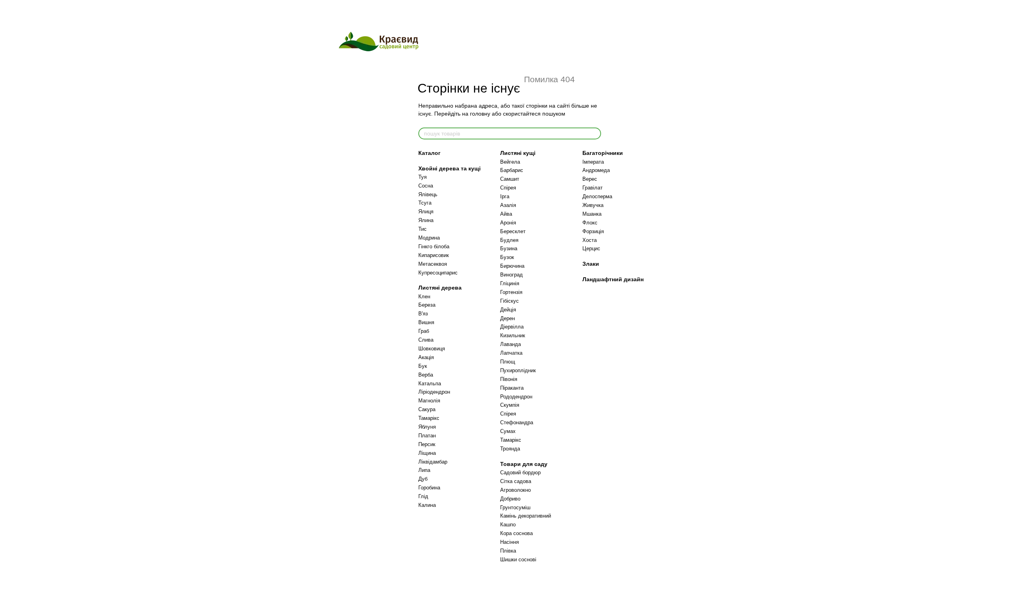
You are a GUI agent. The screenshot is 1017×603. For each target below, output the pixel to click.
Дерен (507, 318)
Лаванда (510, 344)
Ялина (425, 220)
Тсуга (424, 203)
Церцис (591, 248)
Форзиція (593, 231)
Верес (589, 179)
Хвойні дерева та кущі (449, 168)
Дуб (422, 479)
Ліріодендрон (434, 392)
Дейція (508, 310)
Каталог (429, 153)
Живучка (592, 205)
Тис (422, 229)
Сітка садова (515, 481)
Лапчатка (511, 353)
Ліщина (427, 453)
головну (480, 113)
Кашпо (508, 525)
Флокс (589, 223)
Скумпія (509, 405)
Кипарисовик (433, 255)
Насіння (509, 542)
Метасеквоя (432, 264)
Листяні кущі (518, 153)
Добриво (510, 499)
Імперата (593, 162)
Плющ (507, 362)
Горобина (429, 488)
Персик (426, 444)
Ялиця (425, 212)
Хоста (589, 240)
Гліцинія (509, 283)
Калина (427, 505)
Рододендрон (516, 397)
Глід (423, 496)
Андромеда (596, 170)
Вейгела (510, 162)
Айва (506, 214)
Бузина (508, 248)
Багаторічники (602, 153)
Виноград (511, 275)
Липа (424, 470)
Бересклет (513, 231)
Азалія (508, 205)
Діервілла (512, 327)
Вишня (426, 322)
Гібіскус (509, 301)
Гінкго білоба (433, 246)
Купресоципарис (438, 273)
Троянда (510, 449)
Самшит (509, 179)
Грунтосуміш (515, 507)
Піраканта (512, 388)
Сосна (425, 186)
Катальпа (429, 384)
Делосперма (597, 196)
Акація (426, 357)
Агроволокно (515, 490)
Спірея (508, 188)
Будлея (509, 240)
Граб (423, 331)
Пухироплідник (518, 370)
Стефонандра (516, 422)
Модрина (429, 238)
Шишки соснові (518, 559)
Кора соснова (516, 533)
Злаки (590, 264)
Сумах (508, 431)
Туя (422, 177)
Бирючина (512, 266)
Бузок (507, 257)
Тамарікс (428, 418)
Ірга (504, 196)
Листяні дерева (440, 287)
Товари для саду (523, 464)
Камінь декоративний (525, 516)
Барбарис (511, 170)
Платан (427, 436)
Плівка (508, 551)
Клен (424, 297)
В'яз (423, 314)
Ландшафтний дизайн (613, 279)
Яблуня (427, 427)
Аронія (508, 223)
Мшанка (591, 214)
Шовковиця (431, 349)
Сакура (426, 409)
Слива (425, 340)
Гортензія (511, 292)
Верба (425, 375)
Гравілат (592, 188)
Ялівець (427, 194)
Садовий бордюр (520, 472)
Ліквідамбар (432, 462)
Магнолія (429, 401)
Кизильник (512, 335)
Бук (422, 366)
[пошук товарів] (594, 133)
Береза (426, 305)
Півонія (508, 379)
